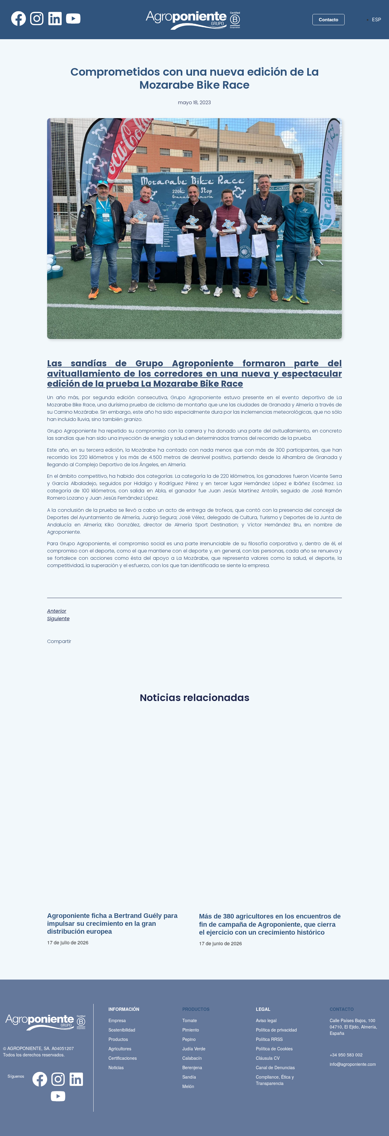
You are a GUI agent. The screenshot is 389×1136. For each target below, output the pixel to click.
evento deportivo (302, 397)
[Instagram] (36, 18)
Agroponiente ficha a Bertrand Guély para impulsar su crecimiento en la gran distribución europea (112, 924)
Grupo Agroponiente (195, 397)
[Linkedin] (55, 18)
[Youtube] (73, 18)
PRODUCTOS (195, 1009)
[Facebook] (18, 18)
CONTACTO (342, 1009)
